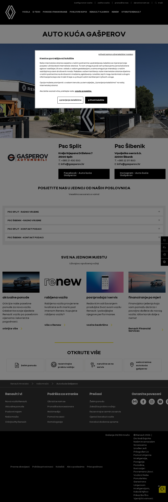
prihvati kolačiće (96, 100)
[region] (85, 79)
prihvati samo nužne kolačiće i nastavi (115, 54)
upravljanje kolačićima (70, 100)
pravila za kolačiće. (83, 91)
